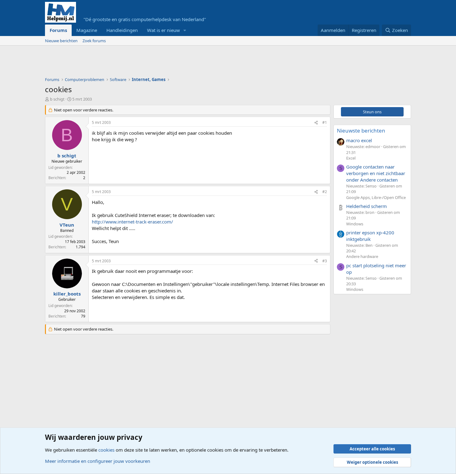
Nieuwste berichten (361, 130)
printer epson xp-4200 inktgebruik (370, 235)
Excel (350, 158)
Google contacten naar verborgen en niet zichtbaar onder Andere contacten (375, 173)
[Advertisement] (158, 63)
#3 (324, 261)
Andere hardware (362, 256)
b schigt (57, 99)
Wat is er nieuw (163, 30)
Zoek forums (94, 40)
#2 (324, 191)
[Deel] (316, 122)
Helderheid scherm (366, 206)
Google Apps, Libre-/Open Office (376, 197)
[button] (185, 30)
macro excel (359, 140)
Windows (354, 224)
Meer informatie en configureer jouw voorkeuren (97, 461)
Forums (58, 30)
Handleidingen (122, 30)
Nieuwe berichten (61, 40)
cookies (106, 450)
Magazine (86, 30)
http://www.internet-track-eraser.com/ (132, 222)
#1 (324, 122)
